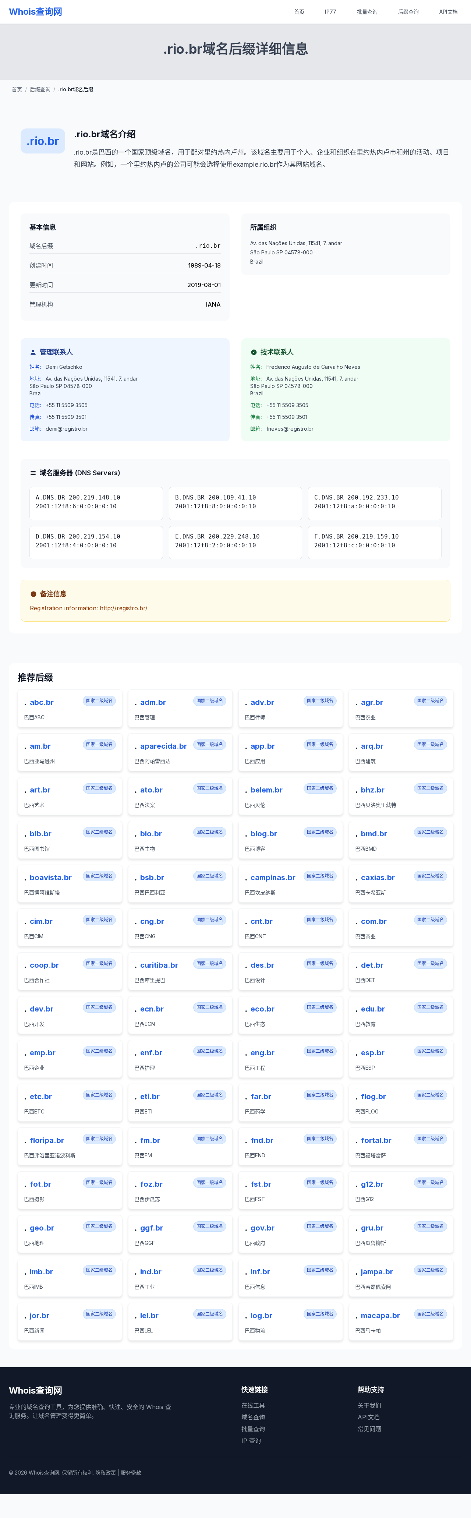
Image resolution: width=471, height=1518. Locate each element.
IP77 (330, 11)
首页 (299, 11)
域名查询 (253, 1417)
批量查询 (367, 11)
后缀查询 (408, 11)
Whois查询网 (35, 11)
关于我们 (369, 1405)
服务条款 (131, 1472)
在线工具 (253, 1405)
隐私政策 (105, 1472)
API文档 (448, 11)
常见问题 (369, 1429)
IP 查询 (251, 1440)
